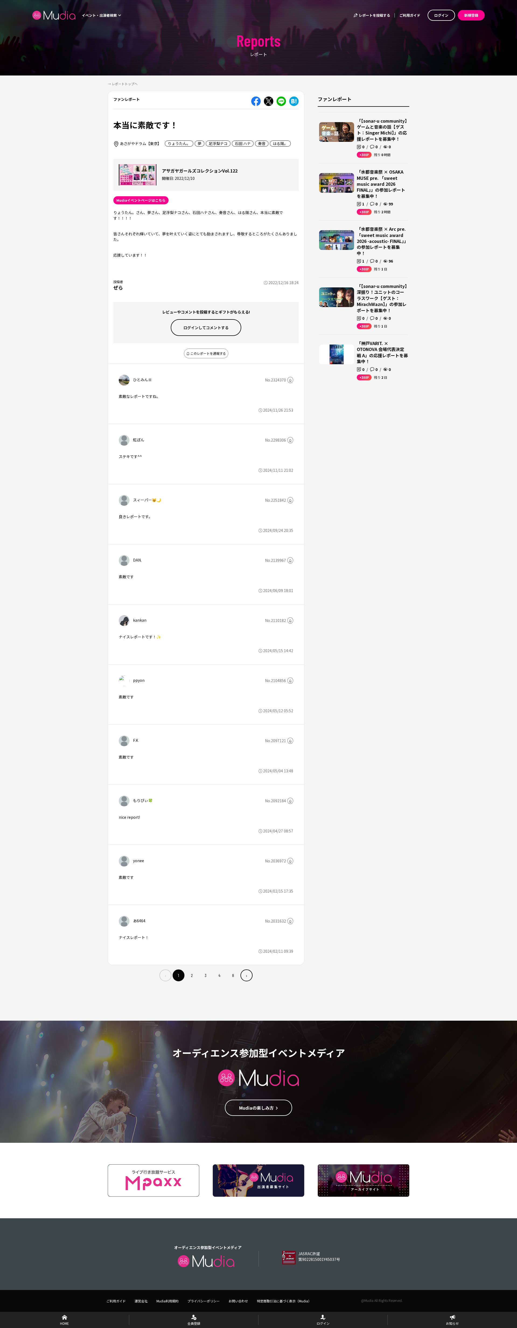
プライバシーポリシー (203, 1301)
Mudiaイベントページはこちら (141, 200)
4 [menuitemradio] (219, 975)
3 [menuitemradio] (206, 975)
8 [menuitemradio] (233, 975)
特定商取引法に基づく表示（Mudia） (284, 1301)
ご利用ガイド (409, 15)
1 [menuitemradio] (178, 975)
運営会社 (141, 1301)
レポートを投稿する (374, 15)
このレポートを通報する (208, 353)
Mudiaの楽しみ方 (256, 1108)
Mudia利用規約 (167, 1301)
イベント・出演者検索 (100, 15)
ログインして (206, 327)
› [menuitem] (246, 975)
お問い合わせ (238, 1301)
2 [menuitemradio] (192, 975)
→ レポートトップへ (123, 83)
